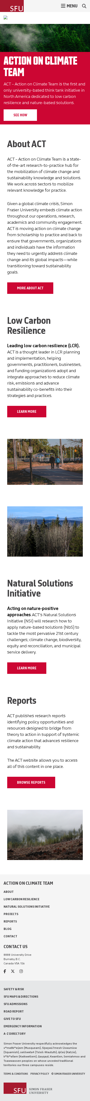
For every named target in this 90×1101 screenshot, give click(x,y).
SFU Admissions (15, 1004)
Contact (10, 936)
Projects (11, 914)
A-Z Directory (15, 1034)
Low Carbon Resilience (21, 899)
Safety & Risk (14, 989)
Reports (10, 921)
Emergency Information (23, 1026)
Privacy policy (39, 1073)
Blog (8, 929)
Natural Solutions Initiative (27, 907)
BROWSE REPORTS (31, 782)
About (9, 892)
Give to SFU (12, 1019)
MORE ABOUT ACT (30, 288)
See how (20, 115)
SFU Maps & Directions (21, 997)
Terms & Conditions (16, 1073)
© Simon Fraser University (68, 1073)
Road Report (14, 1011)
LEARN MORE (26, 411)
